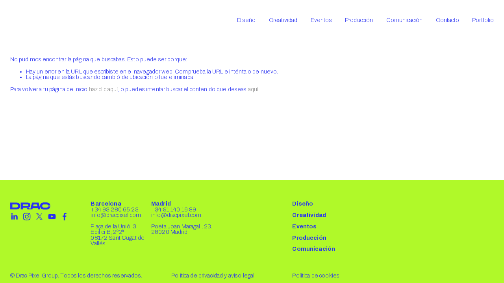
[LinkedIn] (14, 217)
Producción (359, 20)
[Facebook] (65, 217)
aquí (253, 89)
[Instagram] (27, 217)
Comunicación (404, 20)
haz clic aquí (103, 89)
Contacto (447, 20)
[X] (39, 217)
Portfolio (483, 20)
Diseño (246, 20)
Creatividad (283, 20)
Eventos (321, 20)
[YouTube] (52, 217)
